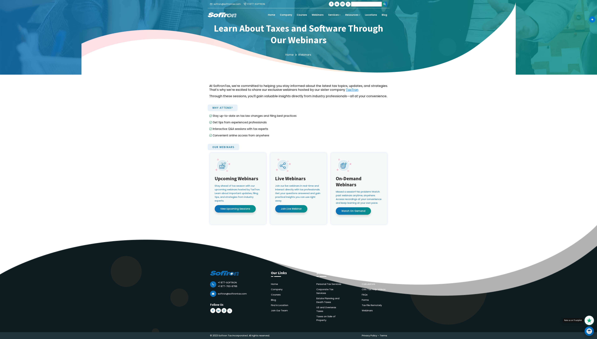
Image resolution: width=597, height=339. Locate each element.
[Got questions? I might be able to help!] (589, 331)
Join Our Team (279, 310)
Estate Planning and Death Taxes (327, 300)
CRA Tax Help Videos (374, 289)
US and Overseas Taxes (326, 309)
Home (289, 55)
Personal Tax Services (328, 284)
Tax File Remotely (372, 305)
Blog (273, 300)
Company (276, 289)
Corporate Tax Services (324, 291)
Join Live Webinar (291, 208)
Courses (276, 294)
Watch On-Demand (353, 211)
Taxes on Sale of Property (326, 318)
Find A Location (279, 305)
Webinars (367, 310)
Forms (365, 300)
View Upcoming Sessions (235, 208)
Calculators (368, 284)
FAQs (365, 294)
